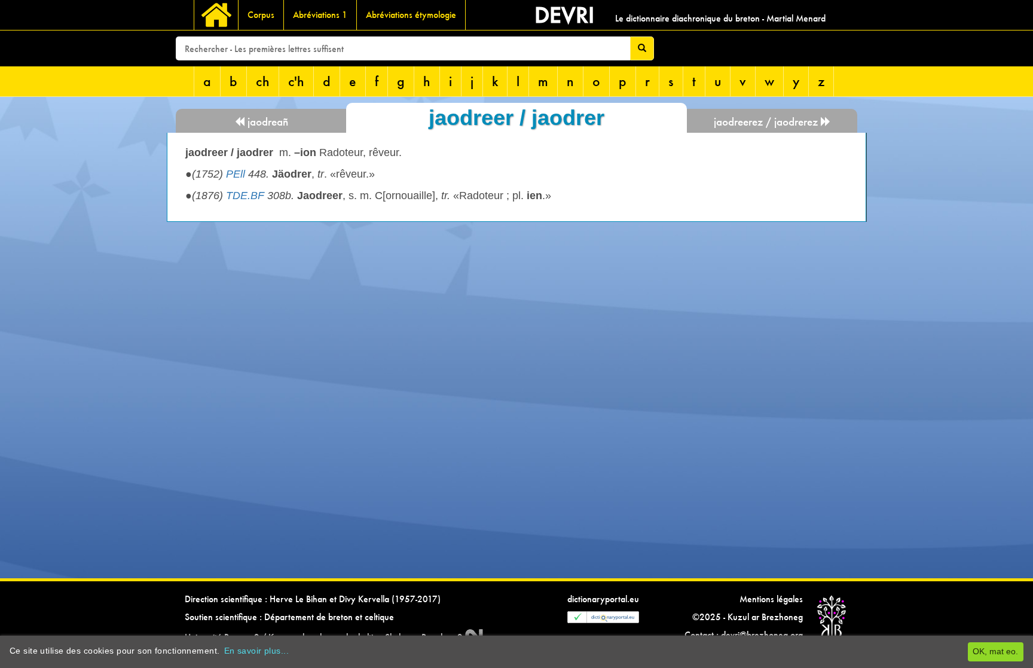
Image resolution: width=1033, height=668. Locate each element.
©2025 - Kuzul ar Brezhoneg (747, 617)
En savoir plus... (256, 650)
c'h (296, 81)
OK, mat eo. (995, 651)
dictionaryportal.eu (603, 599)
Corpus (260, 14)
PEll (235, 174)
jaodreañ (266, 121)
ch (263, 81)
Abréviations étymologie (411, 14)
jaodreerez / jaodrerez (767, 121)
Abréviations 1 (320, 14)
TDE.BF (245, 196)
